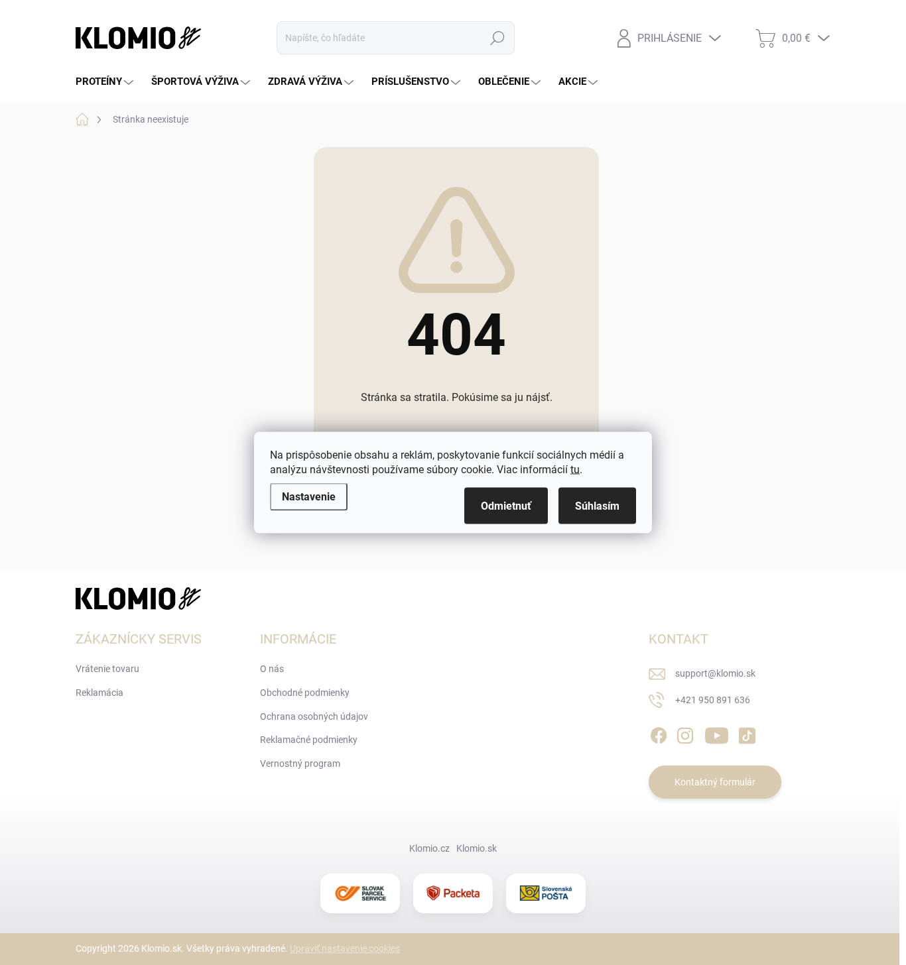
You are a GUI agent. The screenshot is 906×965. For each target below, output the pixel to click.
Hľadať (497, 37)
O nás (272, 668)
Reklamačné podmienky (308, 739)
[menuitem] (106, 81)
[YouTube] (717, 734)
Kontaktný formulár (715, 782)
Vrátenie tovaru (107, 668)
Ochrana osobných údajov (314, 716)
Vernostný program (300, 763)
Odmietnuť (506, 506)
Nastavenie (309, 496)
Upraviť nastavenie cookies (345, 948)
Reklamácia (99, 692)
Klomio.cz (429, 848)
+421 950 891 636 (712, 700)
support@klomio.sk (715, 673)
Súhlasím (597, 506)
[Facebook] (659, 734)
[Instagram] (685, 734)
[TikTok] (747, 734)
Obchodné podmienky (305, 692)
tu (575, 469)
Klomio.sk (476, 848)
